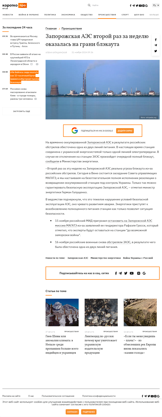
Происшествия (107, 14)
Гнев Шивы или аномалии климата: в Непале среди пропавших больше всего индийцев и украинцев (62, 344)
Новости (8, 14)
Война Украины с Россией (138, 257)
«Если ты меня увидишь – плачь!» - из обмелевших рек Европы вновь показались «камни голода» (140, 344)
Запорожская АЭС (77, 257)
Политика (50, 14)
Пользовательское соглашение (58, 396)
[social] (130, 5)
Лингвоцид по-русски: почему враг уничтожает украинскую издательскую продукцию (101, 344)
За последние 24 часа (17, 27)
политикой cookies (99, 405)
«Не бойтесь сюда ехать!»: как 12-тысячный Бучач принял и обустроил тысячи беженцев (24, 77)
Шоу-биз (139, 14)
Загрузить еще (21, 111)
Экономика (68, 14)
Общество (87, 14)
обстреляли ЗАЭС (118, 242)
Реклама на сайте (11, 396)
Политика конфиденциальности (98, 396)
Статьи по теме (56, 291)
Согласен (72, 412)
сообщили (52, 161)
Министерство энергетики (106, 257)
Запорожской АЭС (99, 142)
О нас (31, 396)
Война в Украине (29, 14)
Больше (154, 14)
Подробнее (89, 412)
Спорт (125, 14)
